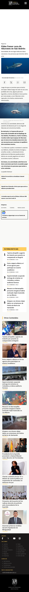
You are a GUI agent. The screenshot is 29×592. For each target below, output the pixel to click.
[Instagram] (21, 538)
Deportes (5, 548)
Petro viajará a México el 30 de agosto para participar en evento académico (15, 267)
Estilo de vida (20, 555)
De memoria (20, 548)
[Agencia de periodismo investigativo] (14, 3)
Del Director (7, 561)
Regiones (3, 43)
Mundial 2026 (20, 552)
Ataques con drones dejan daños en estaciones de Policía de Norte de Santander (16, 305)
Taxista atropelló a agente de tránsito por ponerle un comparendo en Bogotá (16, 256)
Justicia (5, 544)
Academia (20, 546)
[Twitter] (10, 538)
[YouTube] (16, 538)
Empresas (6, 555)
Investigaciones (21, 550)
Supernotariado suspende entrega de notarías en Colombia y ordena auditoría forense (16, 280)
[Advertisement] (14, 27)
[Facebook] (5, 538)
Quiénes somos (8, 563)
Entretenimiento (8, 550)
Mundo (5, 552)
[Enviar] (17, 82)
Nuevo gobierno (21, 554)
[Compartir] (4, 82)
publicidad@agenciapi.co (9, 572)
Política (5, 546)
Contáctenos (7, 565)
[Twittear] (11, 83)
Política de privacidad (9, 567)
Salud (18, 544)
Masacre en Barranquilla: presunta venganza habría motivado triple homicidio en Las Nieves (16, 293)
